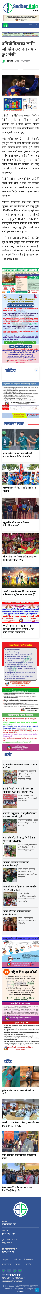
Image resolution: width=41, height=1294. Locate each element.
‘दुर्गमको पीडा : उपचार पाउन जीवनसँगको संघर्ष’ (18, 1092)
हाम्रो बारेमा (17, 1259)
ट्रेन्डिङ (8, 1062)
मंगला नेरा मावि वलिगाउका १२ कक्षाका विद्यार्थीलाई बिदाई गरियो (17, 1189)
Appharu (20, 1291)
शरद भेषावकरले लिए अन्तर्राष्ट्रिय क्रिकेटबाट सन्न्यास (20, 489)
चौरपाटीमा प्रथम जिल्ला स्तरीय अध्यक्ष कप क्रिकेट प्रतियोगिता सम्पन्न (20, 558)
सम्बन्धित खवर (14, 424)
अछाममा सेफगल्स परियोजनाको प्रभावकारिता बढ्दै (16, 863)
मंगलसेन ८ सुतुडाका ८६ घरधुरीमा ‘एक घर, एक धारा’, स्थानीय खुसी (20, 814)
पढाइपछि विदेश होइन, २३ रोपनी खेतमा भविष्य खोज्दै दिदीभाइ (19, 839)
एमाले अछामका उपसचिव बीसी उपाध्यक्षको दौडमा (19, 1156)
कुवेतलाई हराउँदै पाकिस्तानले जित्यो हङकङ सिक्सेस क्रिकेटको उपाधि (17, 454)
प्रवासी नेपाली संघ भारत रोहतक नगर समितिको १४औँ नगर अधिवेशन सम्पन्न (18, 790)
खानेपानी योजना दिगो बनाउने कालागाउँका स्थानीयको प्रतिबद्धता (20, 888)
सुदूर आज (10, 61)
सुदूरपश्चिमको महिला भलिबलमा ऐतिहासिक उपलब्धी (16, 524)
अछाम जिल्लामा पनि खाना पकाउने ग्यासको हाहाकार (17, 912)
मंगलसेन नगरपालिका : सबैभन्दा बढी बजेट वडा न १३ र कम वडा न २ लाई (20, 1124)
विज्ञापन (17, 1264)
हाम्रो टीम (6, 1259)
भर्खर (8, 755)
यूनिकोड (28, 1264)
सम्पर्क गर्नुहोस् (6, 1264)
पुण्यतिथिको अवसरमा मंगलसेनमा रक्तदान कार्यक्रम (20, 765)
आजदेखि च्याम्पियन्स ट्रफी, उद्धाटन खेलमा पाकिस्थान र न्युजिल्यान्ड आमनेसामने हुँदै (20, 592)
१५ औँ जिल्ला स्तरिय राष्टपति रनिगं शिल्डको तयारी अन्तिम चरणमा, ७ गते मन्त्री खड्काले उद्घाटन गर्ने (18, 629)
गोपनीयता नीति (28, 1259)
